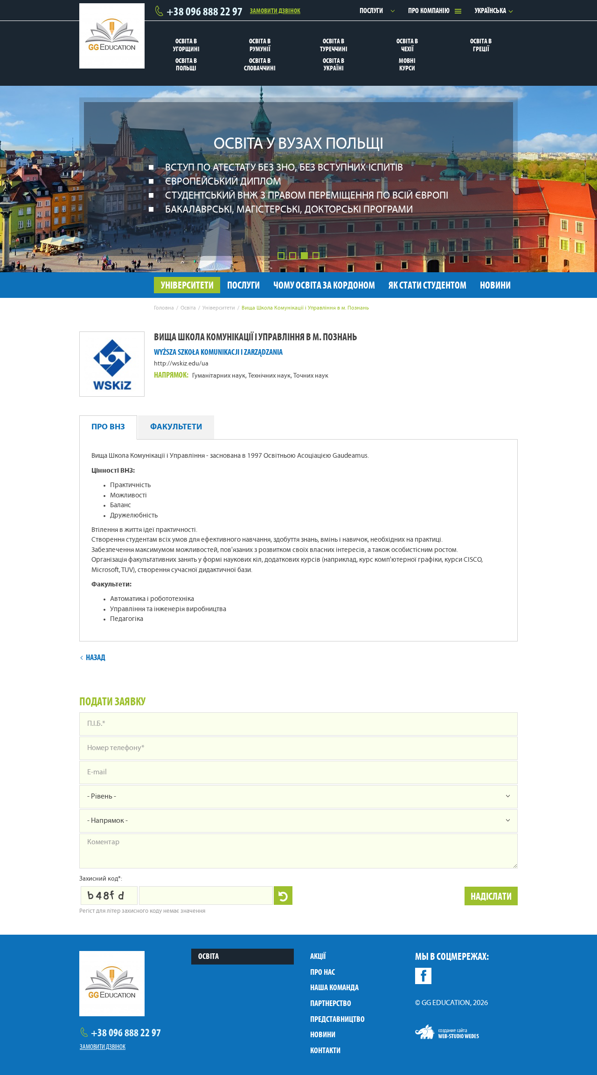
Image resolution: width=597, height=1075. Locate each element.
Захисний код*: (100, 878)
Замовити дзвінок (275, 10)
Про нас (322, 972)
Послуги (371, 10)
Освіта (208, 956)
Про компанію (429, 10)
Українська (490, 10)
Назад (95, 657)
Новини (322, 1034)
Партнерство (330, 1003)
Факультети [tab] (176, 427)
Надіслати (491, 896)
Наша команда (334, 987)
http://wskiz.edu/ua (181, 363)
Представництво (337, 1019)
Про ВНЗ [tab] (108, 427)
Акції (318, 956)
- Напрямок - (107, 821)
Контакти (325, 1050)
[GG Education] (112, 36)
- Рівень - (101, 796)
